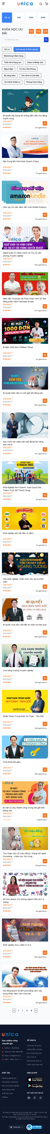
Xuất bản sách (7, 1093)
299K (43, 17)
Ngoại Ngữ (8, 69)
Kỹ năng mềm (9, 75)
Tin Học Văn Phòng (27, 69)
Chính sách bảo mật (34, 1064)
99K (19, 17)
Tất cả (7, 17)
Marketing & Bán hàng (13, 56)
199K (31, 17)
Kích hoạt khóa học (34, 1053)
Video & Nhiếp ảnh (35, 62)
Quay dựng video (8, 1089)
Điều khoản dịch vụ (34, 1061)
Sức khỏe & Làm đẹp (30, 75)
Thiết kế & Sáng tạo (12, 62)
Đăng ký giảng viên (9, 1078)
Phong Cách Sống (34, 82)
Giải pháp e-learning (10, 1082)
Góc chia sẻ (31, 1057)
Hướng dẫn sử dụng (34, 1049)
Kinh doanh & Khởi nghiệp (27, 49)
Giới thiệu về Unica (34, 1045)
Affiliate (5, 1097)
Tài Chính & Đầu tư (12, 82)
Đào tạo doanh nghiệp (10, 1086)
